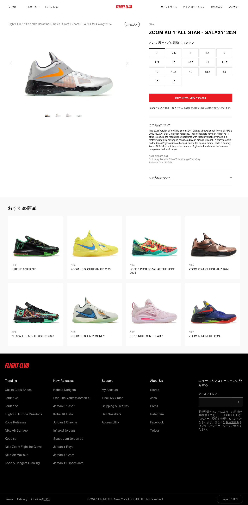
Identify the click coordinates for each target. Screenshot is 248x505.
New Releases (63, 380)
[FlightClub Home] (124, 7)
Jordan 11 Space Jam (68, 463)
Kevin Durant (61, 24)
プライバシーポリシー (214, 426)
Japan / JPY (230, 499)
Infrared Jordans (64, 430)
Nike (26, 24)
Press (154, 406)
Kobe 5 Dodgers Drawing (22, 463)
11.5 (224, 62)
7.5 (174, 53)
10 (173, 62)
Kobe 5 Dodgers (64, 389)
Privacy (22, 499)
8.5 (207, 53)
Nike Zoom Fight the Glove (23, 446)
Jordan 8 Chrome (65, 422)
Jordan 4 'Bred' (63, 455)
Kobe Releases (15, 422)
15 (156, 81)
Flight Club (14, 24)
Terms (9, 499)
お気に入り (216, 6)
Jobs (153, 398)
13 (190, 72)
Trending (11, 380)
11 (207, 62)
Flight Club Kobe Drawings (23, 414)
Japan (152, 107)
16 (173, 81)
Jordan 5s (11, 406)
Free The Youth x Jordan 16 (72, 398)
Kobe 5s (10, 438)
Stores (154, 389)
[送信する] (237, 402)
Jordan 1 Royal (63, 446)
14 (224, 72)
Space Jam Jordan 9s (68, 438)
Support (107, 380)
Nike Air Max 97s (16, 455)
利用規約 (231, 422)
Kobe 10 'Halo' (63, 414)
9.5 (157, 62)
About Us (156, 380)
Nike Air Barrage (16, 430)
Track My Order (112, 398)
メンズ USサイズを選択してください (171, 42)
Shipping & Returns (115, 406)
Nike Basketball (41, 24)
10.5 (190, 62)
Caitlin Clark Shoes (18, 389)
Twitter (154, 430)
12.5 (174, 72)
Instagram (157, 414)
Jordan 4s (11, 398)
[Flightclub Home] (17, 366)
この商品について (160, 125)
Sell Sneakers (111, 414)
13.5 (207, 72)
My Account (110, 389)
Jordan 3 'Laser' (64, 406)
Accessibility (110, 422)
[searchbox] (16, 7)
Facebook (157, 422)
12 (156, 72)
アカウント (234, 6)
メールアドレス (208, 393)
